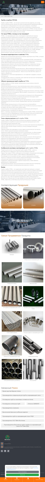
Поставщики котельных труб (11, 403)
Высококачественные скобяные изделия (15, 412)
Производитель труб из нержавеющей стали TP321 (18, 416)
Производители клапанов (10, 408)
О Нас (28, 478)
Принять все (22, 474)
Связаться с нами (39, 478)
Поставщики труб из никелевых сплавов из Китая (17, 399)
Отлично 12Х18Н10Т (33, 403)
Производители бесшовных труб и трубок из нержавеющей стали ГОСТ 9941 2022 (22, 425)
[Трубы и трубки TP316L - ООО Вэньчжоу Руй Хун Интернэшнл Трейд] (4, 2)
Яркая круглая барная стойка (11, 391)
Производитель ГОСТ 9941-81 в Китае (13, 420)
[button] (41, 198)
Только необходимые (22, 471)
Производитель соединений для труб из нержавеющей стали (21, 395)
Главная (2, 16)
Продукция (16, 478)
